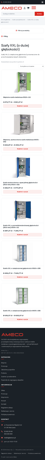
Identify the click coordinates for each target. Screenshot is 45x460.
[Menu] (33, 8)
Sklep (3, 390)
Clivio (15, 457)
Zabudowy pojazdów (8, 370)
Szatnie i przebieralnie (8, 377)
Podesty (4, 373)
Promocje (4, 366)
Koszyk (3, 401)
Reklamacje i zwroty (7, 411)
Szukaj (39, 14)
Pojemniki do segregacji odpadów (12, 380)
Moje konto (5, 397)
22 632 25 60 (7, 2)
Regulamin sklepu (7, 408)
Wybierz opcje (22, 106)
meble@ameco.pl (10, 438)
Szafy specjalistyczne (18, 20)
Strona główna (5, 20)
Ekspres (3, 363)
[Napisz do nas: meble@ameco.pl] (42, 2)
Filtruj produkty (23, 30)
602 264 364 (8, 434)
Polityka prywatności (8, 414)
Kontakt (3, 404)
